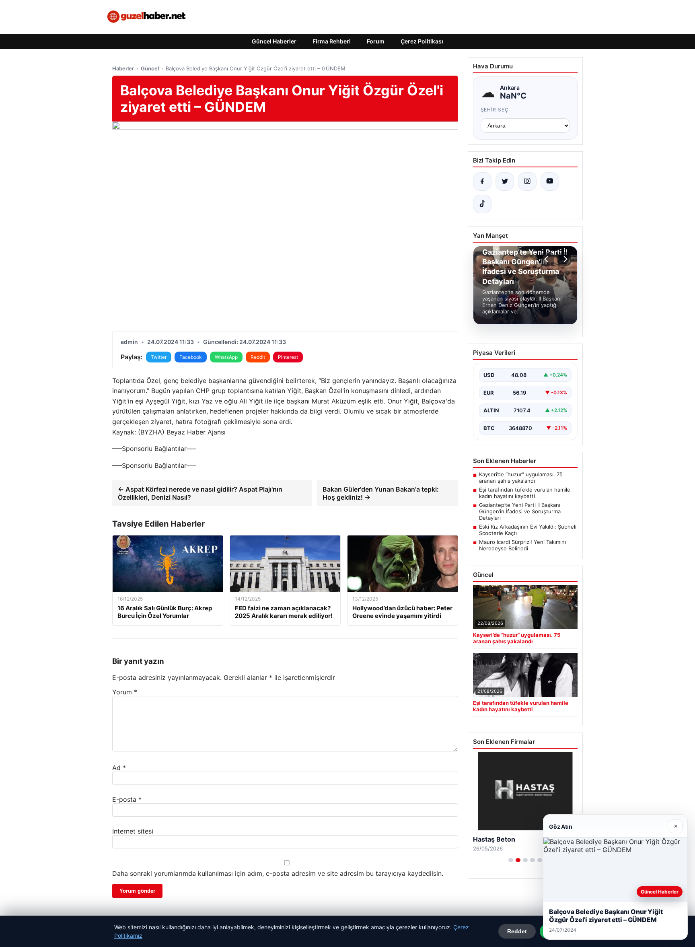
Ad (119, 768)
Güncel (150, 68)
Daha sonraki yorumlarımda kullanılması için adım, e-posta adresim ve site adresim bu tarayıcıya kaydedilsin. (277, 873)
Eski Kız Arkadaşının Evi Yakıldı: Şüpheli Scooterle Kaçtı (527, 529)
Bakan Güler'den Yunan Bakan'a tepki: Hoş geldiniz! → (381, 493)
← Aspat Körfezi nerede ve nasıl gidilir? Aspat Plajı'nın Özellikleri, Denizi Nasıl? (200, 493)
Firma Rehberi (332, 41)
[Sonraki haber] (564, 259)
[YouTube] (550, 181)
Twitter (159, 357)
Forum (376, 41)
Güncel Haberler (274, 41)
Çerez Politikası (422, 41)
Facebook (190, 357)
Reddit (258, 357)
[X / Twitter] (505, 181)
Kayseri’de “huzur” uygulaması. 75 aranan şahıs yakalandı (521, 477)
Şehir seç (495, 110)
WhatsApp (226, 357)
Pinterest (288, 357)
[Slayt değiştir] (510, 860)
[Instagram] (527, 181)
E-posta (127, 799)
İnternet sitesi (132, 831)
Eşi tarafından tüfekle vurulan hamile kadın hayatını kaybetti (524, 492)
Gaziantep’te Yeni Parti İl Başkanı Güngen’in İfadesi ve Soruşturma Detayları (520, 511)
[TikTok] (482, 204)
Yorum (124, 692)
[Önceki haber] (547, 259)
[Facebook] (482, 181)
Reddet (517, 931)
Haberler (123, 68)
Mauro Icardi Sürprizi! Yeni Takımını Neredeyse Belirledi (522, 545)
